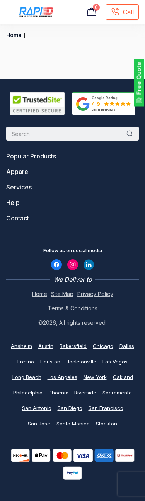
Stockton (106, 423)
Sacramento (117, 392)
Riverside (85, 392)
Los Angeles (62, 377)
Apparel (18, 172)
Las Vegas (115, 361)
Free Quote (139, 78)
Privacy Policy (95, 294)
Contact (17, 218)
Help (13, 203)
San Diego (70, 408)
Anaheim (21, 346)
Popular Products (31, 156)
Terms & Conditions (72, 308)
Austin (45, 346)
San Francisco (106, 408)
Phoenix (58, 392)
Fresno (25, 361)
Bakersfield (73, 346)
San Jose (39, 423)
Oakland (123, 377)
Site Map (62, 294)
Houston (50, 361)
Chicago (103, 346)
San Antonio (36, 408)
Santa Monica (73, 423)
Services (19, 187)
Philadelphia (28, 392)
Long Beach (26, 377)
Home (14, 35)
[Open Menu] (10, 12)
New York (95, 377)
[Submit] (129, 133)
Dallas (126, 346)
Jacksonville (81, 361)
